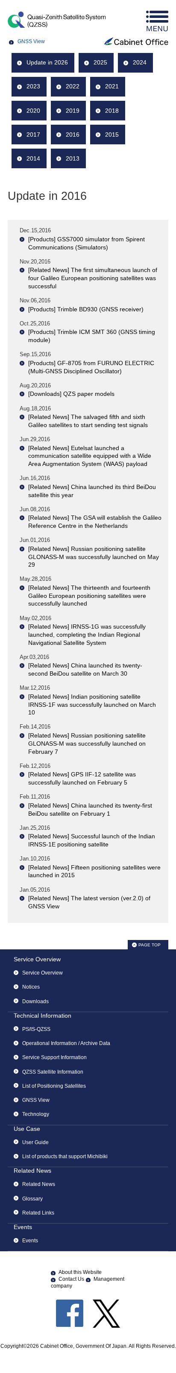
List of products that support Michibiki (65, 1156)
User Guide (35, 1142)
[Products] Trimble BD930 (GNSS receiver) (86, 309)
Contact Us (71, 1279)
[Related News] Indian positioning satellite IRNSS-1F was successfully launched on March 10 (92, 704)
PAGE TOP (149, 945)
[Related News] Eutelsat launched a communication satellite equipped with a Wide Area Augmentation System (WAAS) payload (89, 456)
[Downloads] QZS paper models (71, 393)
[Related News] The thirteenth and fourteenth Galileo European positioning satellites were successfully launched (89, 595)
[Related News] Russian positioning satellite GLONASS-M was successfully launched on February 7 (87, 743)
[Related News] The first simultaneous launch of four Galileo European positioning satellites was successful (92, 277)
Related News (32, 1170)
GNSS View (31, 41)
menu (157, 21)
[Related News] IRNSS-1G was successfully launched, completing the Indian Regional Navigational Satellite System (87, 634)
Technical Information (42, 1015)
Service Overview (37, 959)
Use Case (27, 1128)
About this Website (80, 1272)
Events (23, 1227)
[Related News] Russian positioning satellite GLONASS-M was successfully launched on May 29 (93, 556)
